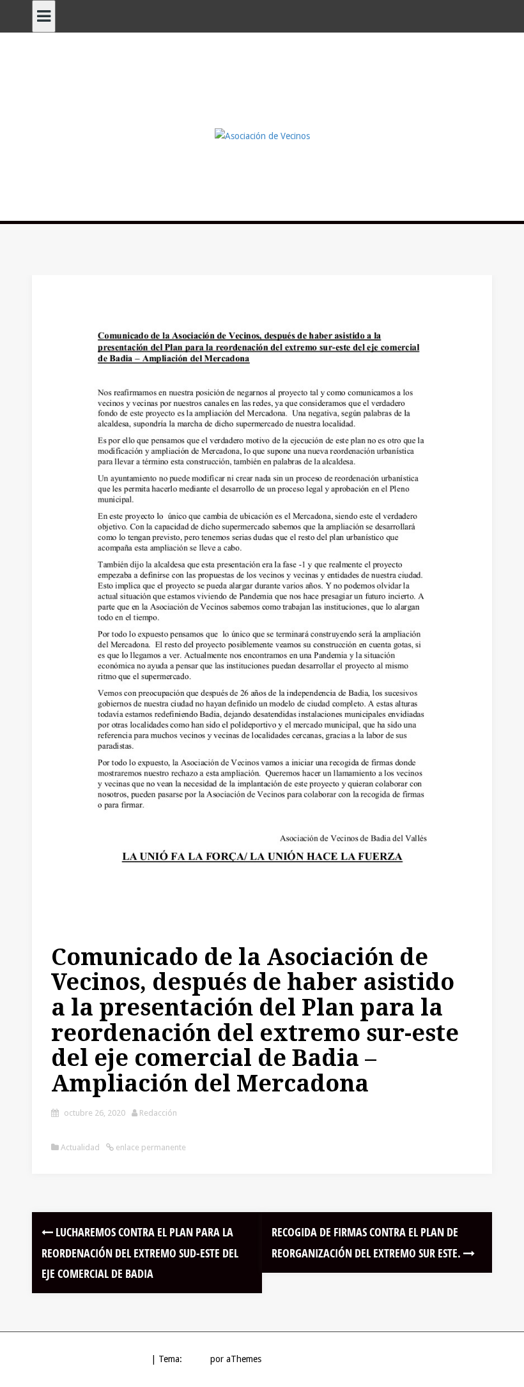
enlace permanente (150, 1147)
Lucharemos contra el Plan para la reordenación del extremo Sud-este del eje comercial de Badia (140, 1252)
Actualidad (80, 1147)
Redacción (158, 1113)
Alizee (196, 1359)
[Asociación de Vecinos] (262, 135)
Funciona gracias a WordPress (90, 1359)
